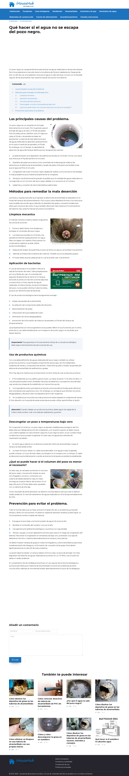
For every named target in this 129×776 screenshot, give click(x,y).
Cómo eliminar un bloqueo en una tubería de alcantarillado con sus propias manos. (21, 743)
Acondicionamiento (68, 17)
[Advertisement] (46, 52)
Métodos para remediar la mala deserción (31, 92)
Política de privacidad (63, 767)
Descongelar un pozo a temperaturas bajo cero (38, 104)
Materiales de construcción (21, 17)
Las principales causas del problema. (29, 89)
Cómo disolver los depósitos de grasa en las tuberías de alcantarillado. (21, 701)
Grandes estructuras (89, 17)
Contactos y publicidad (63, 762)
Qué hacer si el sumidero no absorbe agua (107, 740)
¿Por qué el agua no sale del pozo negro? (78, 702)
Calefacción (15, 11)
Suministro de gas (88, 11)
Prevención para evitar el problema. (29, 111)
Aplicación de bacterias (28, 98)
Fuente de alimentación (46, 17)
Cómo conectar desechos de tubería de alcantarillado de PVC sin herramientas (50, 702)
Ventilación (57, 11)
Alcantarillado (71, 11)
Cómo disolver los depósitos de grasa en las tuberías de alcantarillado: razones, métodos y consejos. (79, 738)
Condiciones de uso (62, 764)
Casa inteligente (42, 11)
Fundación (27, 11)
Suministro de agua (107, 11)
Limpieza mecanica (27, 95)
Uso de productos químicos (30, 101)
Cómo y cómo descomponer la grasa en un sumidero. (50, 736)
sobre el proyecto (62, 759)
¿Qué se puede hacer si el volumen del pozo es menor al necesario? (46, 107)
